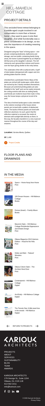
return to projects (22, 326)
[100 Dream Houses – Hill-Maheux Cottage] (22, 200)
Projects (9, 352)
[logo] (20, 341)
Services (9, 357)
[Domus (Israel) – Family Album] (21, 214)
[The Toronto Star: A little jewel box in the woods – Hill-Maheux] (22, 312)
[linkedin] (13, 391)
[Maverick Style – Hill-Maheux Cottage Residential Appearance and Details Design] (22, 229)
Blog (7, 363)
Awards (8, 368)
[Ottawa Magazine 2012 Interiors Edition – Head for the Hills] (22, 243)
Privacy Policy (35, 400)
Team (7, 366)
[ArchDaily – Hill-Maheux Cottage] (21, 298)
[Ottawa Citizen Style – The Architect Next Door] (22, 271)
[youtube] (17, 391)
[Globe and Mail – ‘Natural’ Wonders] (22, 257)
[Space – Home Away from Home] (21, 187)
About (7, 355)
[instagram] (9, 391)
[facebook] (5, 391)
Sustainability (12, 360)
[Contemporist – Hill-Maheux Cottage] (22, 285)
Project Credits (14, 143)
